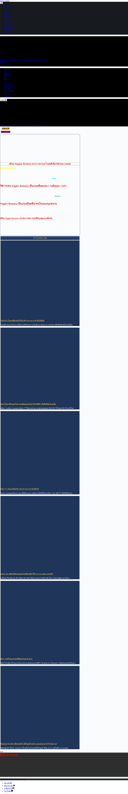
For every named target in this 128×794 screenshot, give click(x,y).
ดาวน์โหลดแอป (9, 86)
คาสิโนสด (7, 74)
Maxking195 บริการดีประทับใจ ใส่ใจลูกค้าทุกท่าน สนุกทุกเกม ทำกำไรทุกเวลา (28, 744)
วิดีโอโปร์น (8, 96)
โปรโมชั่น (7, 83)
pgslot (54, 178)
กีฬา (5, 77)
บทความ (7, 88)
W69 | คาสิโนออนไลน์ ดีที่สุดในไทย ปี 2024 (16, 659)
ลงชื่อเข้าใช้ (4, 63)
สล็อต (6, 72)
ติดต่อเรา (7, 93)
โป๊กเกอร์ (7, 79)
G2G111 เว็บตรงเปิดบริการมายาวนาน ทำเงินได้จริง (19, 489)
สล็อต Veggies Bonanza (8, 168)
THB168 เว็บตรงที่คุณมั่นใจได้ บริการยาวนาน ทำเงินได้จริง (22, 321)
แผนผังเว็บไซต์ (9, 91)
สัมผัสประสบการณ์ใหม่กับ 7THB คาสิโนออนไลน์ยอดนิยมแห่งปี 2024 (24, 60)
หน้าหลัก (7, 69)
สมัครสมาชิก (4, 65)
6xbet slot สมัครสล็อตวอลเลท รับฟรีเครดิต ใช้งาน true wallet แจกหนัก (26, 574)
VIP (5, 81)
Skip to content (5, 1)
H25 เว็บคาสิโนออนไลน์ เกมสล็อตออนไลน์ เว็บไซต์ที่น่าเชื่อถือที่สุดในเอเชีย (28, 404)
